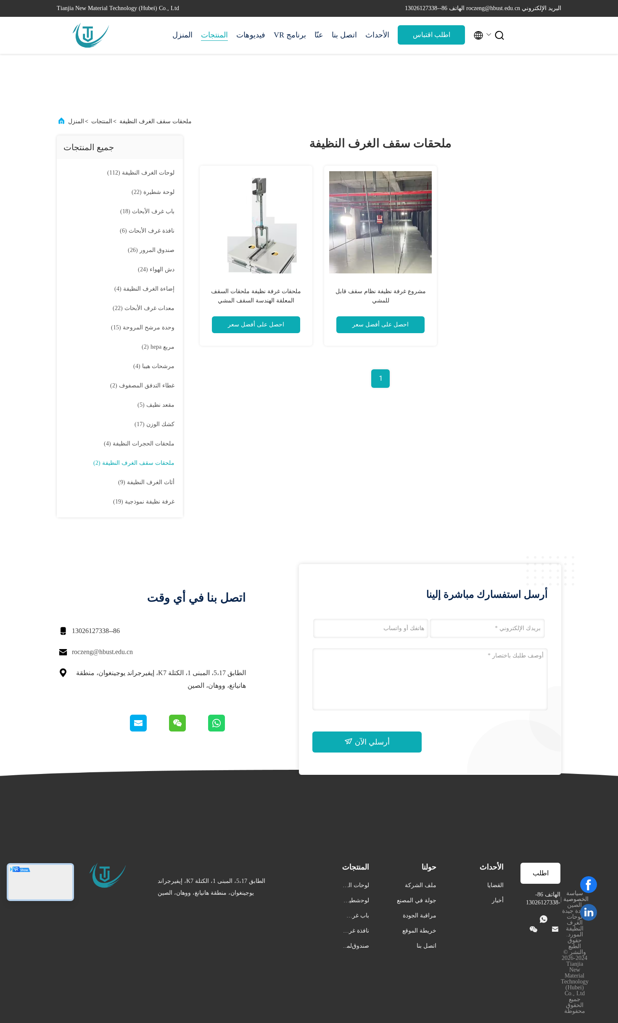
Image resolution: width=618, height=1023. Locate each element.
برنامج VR (290, 35)
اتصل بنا (344, 35)
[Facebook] (588, 884)
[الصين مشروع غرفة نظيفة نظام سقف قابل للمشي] (380, 222)
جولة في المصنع (416, 900)
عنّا (318, 35)
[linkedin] (588, 912)
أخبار (498, 900)
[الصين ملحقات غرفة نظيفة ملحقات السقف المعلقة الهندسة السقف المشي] (256, 222)
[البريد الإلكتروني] (149, 729)
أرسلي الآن (371, 742)
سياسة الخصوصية (576, 896)
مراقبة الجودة (419, 915)
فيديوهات (250, 35)
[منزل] (90, 35)
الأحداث (377, 35)
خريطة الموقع (419, 931)
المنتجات (214, 35)
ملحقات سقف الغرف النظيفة (155, 121)
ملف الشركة (420, 885)
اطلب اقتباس (431, 34)
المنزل (182, 35)
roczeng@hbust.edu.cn (102, 651)
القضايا (495, 885)
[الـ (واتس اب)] (226, 729)
